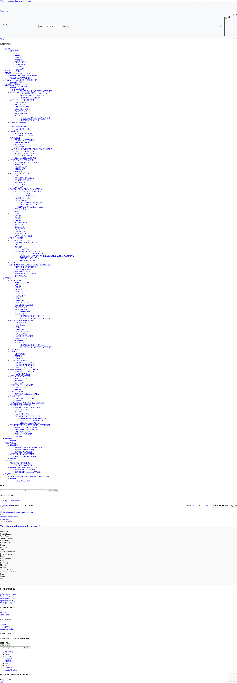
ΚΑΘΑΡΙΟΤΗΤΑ (22, 249)
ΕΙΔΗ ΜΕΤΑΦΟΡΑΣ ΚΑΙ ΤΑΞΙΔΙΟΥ (25, 369)
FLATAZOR (20, 296)
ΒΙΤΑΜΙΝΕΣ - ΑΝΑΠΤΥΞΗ (26, 430)
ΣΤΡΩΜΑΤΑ (20, 169)
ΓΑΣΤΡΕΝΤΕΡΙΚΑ (22, 432)
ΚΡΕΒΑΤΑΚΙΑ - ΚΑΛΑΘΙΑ (21, 385)
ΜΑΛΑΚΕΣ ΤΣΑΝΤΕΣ (24, 372)
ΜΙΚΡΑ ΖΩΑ (10, 443)
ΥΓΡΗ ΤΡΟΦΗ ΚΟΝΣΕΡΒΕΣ (22, 100)
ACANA (18, 289)
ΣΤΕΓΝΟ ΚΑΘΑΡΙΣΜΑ (30, 258)
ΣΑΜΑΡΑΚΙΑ (21, 209)
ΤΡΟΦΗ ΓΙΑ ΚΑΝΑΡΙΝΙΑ (26, 470)
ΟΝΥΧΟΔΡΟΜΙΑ (17, 392)
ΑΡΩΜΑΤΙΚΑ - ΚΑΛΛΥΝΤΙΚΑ (33, 418)
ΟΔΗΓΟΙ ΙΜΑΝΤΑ (23, 198)
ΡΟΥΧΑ (13, 263)
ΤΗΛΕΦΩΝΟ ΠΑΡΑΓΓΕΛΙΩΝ (225, 6)
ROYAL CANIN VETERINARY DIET (36, 118)
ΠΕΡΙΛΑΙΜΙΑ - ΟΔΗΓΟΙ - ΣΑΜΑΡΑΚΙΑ (27, 403)
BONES (18, 216)
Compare (8, 668)
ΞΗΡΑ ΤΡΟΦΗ (16, 280)
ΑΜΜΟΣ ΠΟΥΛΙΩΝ (23, 465)
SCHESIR (19, 340)
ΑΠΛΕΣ (18, 356)
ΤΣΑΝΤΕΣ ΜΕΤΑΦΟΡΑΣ (25, 158)
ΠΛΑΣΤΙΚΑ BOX (22, 374)
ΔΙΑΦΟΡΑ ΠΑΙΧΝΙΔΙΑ (24, 398)
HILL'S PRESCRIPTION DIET (32, 96)
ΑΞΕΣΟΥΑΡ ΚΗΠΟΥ (24, 193)
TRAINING (20, 227)
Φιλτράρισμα (52, 491)
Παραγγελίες (5, 596)
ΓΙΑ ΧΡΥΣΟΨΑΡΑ (22, 481)
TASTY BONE (21, 225)
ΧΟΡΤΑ (13, 90)
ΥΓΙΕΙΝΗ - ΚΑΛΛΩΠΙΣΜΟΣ (22, 454)
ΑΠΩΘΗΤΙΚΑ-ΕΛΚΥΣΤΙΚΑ (27, 242)
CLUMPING (20, 354)
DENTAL (19, 218)
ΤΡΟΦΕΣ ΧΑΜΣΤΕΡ (23, 452)
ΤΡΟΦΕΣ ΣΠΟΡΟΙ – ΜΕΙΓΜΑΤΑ (24, 76)
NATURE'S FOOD (22, 129)
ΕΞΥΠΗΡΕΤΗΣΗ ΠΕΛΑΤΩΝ (193, 6)
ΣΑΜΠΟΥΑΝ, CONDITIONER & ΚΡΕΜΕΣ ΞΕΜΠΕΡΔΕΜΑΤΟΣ (47, 256)
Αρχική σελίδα (6, 505)
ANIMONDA (20, 102)
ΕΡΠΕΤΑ (9, 438)
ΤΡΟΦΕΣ (14, 83)
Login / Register (11, 670)
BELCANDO (20, 104)
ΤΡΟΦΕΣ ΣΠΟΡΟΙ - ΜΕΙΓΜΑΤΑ (23, 467)
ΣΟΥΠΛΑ (19, 187)
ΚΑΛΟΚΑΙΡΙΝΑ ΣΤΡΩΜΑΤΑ (27, 162)
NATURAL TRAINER (24, 305)
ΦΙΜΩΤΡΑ (19, 211)
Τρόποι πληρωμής (7, 598)
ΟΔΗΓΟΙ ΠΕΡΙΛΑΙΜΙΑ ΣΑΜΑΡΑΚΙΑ (26, 189)
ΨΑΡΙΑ (8, 474)
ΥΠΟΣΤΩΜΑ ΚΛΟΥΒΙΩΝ (26, 456)
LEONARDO (20, 300)
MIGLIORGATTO (22, 334)
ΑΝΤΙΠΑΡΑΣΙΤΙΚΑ (18, 122)
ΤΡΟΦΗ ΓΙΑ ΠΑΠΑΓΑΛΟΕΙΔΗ (28, 472)
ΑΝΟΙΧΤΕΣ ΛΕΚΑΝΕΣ (25, 363)
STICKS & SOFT (22, 142)
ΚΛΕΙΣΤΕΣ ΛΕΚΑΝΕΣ (24, 365)
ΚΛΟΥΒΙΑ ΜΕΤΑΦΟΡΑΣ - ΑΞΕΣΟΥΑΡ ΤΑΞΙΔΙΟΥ (31, 149)
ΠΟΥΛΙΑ (8, 461)
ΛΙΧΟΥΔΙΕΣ (15, 138)
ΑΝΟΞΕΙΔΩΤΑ (21, 176)
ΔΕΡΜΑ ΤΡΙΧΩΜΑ (23, 269)
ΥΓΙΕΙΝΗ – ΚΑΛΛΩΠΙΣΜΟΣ (22, 92)
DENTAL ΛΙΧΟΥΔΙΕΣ (24, 140)
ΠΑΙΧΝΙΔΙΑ (15, 214)
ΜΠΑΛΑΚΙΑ (20, 234)
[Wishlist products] (227, 26)
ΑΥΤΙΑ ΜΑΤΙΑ (21, 409)
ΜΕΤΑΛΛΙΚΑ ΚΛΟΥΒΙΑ (25, 153)
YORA (18, 285)
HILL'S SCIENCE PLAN (30, 98)
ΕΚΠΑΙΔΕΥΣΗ (16, 238)
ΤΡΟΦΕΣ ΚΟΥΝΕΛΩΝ (24, 450)
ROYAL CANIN (21, 111)
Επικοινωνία (5, 615)
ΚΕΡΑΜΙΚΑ (20, 182)
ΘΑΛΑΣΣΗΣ (20, 229)
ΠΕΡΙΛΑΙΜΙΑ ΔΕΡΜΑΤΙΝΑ (31, 202)
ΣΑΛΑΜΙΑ (19, 147)
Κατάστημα (4, 612)
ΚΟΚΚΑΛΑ (15, 131)
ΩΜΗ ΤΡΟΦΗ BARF (19, 127)
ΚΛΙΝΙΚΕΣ (19, 116)
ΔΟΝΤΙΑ (18, 247)
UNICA (18, 287)
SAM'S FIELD (21, 113)
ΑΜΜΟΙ (13, 352)
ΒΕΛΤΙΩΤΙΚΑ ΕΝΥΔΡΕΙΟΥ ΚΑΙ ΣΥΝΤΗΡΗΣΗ (30, 476)
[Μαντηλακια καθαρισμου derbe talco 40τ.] (17, 512)
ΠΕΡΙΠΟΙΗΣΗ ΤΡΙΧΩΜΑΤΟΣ (27, 251)
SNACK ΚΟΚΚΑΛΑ (23, 133)
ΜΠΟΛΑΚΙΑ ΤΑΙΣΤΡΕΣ (20, 376)
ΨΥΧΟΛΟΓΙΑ (21, 276)
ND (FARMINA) (22, 283)
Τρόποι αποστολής (7, 600)
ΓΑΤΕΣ (8, 278)
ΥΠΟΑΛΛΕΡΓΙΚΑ (28, 260)
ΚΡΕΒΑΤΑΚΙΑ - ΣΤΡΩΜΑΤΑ (22, 160)
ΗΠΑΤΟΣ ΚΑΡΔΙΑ (23, 271)
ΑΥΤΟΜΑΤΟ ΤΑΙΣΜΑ (24, 178)
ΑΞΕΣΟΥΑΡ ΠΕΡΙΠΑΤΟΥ (26, 196)
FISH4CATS (20, 325)
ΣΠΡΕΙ (17, 124)
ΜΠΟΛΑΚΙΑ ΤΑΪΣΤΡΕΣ (20, 173)
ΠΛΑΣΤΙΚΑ (20, 185)
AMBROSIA (20, 291)
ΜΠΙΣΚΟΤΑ (20, 145)
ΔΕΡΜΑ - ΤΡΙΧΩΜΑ (23, 434)
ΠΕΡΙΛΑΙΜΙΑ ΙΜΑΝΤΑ (30, 205)
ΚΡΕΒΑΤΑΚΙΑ (21, 167)
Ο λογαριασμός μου (8, 594)
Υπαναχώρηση (6, 603)
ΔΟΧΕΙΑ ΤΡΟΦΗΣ (23, 180)
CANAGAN (20, 294)
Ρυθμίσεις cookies (7, 629)
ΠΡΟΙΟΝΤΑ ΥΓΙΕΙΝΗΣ (24, 367)
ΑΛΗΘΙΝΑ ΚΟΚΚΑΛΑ (25, 136)
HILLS (17, 298)
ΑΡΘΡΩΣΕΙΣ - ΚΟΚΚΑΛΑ (26, 427)
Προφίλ (3, 624)
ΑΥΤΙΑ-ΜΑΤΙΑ (21, 245)
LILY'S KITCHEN (22, 109)
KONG (18, 220)
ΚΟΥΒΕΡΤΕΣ (20, 165)
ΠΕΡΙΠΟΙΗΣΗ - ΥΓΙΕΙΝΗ (20, 405)
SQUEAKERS (21, 222)
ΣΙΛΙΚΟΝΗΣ (20, 358)
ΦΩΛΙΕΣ (18, 171)
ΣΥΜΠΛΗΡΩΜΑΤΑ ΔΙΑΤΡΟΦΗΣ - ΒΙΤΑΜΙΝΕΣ (30, 265)
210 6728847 (227, 10)
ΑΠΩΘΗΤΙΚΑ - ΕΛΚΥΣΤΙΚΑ (27, 407)
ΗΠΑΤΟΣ (19, 436)
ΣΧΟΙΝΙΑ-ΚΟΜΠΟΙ (23, 236)
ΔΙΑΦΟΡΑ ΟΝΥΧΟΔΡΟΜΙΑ (27, 394)
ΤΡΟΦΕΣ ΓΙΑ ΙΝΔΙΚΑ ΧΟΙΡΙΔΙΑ (28, 447)
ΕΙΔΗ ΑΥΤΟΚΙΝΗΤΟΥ (24, 151)
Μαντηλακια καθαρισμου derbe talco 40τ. (21, 526)
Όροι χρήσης (5, 627)
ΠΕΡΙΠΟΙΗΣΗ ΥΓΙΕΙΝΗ (20, 240)
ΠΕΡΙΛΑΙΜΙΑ (21, 200)
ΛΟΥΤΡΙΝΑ (20, 231)
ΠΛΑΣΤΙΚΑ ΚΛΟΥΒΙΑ (25, 156)
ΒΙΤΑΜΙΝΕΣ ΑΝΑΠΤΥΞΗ (26, 267)
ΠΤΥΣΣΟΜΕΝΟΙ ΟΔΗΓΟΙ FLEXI (29, 207)
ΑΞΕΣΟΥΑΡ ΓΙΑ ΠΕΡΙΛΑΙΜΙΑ (28, 191)
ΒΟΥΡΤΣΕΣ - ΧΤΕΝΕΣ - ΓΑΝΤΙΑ (34, 254)
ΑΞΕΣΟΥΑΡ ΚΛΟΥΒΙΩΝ (20, 78)
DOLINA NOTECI (22, 107)
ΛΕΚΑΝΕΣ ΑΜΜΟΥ (19, 360)
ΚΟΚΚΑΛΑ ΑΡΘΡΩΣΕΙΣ (25, 274)
